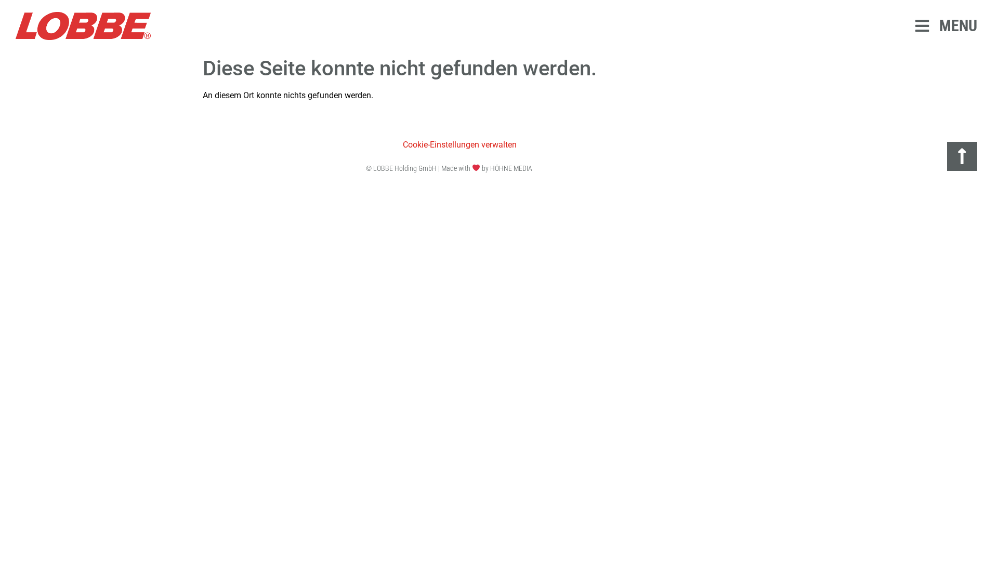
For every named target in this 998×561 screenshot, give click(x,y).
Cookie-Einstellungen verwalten (460, 145)
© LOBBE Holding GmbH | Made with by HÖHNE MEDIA (449, 168)
